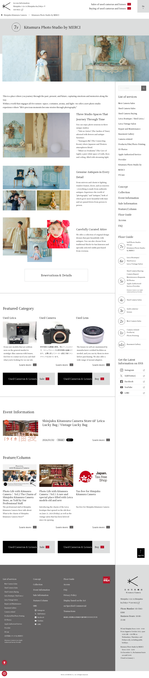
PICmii (121, 175)
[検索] (143, 88)
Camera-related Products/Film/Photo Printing (131, 142)
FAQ (120, 225)
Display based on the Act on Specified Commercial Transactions (75, 606)
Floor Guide (125, 214)
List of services (9, 579)
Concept (123, 186)
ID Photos (122, 149)
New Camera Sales (126, 103)
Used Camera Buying (127, 113)
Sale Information (127, 203)
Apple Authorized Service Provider (129, 157)
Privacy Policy (70, 595)
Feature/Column (127, 209)
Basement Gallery (126, 134)
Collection (124, 192)
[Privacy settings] (4, 673)
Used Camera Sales (126, 108)
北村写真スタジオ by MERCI (13, 636)
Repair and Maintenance (129, 128)
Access (122, 220)
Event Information (128, 197)
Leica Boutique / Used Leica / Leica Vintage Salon (131, 121)
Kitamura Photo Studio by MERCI (130, 167)
